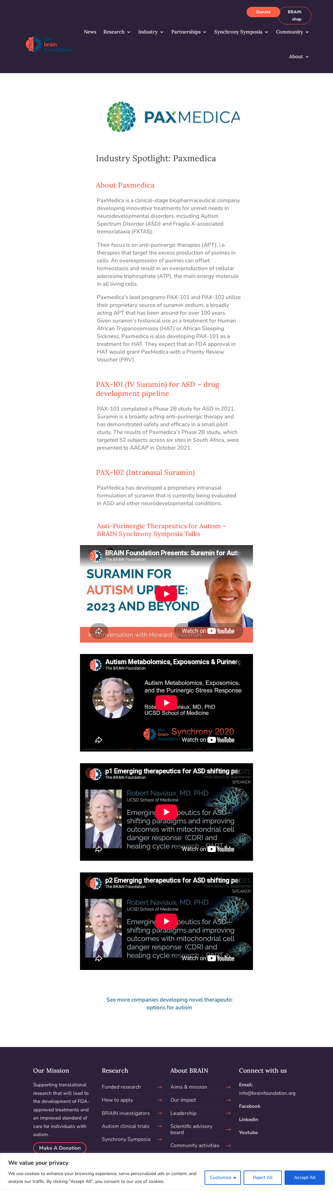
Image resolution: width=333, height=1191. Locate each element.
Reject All (263, 1177)
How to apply (117, 1100)
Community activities (195, 1145)
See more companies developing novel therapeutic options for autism (169, 1003)
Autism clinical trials (126, 1126)
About (296, 56)
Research (114, 32)
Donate (263, 12)
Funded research (121, 1087)
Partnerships (186, 32)
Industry (148, 32)
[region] (166, 1172)
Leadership (183, 1113)
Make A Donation (60, 1148)
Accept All (304, 1177)
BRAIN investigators (126, 1113)
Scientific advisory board (191, 1129)
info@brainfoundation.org (267, 1093)
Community (289, 32)
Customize (220, 1177)
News (90, 32)
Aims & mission (188, 1087)
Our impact (183, 1100)
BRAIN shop (294, 15)
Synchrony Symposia (238, 32)
